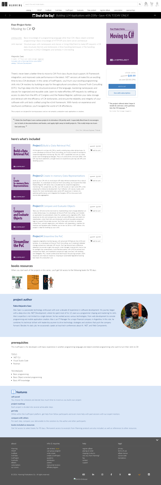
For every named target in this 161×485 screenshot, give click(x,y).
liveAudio (80, 10)
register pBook (105, 10)
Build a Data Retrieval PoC (52, 145)
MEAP (39, 10)
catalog (28, 10)
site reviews (53, 448)
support (85, 462)
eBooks (13, 462)
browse (146, 5)
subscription (118, 10)
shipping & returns (88, 453)
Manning (14, 448)
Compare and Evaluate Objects (54, 206)
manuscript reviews (53, 465)
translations (122, 458)
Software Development (24, 63)
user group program (54, 451)
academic (50, 458)
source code (122, 455)
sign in (157, 5)
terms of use (122, 451)
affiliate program (52, 467)
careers (49, 462)
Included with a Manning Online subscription (26, 61)
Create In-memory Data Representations (59, 175)
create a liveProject (53, 455)
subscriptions (15, 465)
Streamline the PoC (48, 236)
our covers (15, 467)
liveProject (69, 10)
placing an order (88, 451)
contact (85, 460)
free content (91, 10)
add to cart (122, 86)
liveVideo (58, 10)
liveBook (48, 10)
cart (152, 5)
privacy (120, 448)
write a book (51, 453)
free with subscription (122, 93)
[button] (5, 15)
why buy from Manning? (90, 455)
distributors (51, 460)
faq (83, 458)
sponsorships (130, 10)
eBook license (123, 453)
